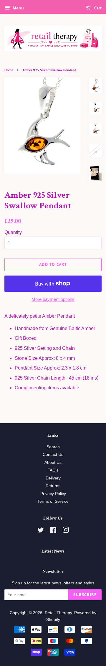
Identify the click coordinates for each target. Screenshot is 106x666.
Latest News (53, 551)
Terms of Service (53, 501)
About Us (53, 462)
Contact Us (53, 454)
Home (8, 70)
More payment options (53, 299)
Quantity (13, 232)
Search (53, 447)
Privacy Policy (53, 494)
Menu (17, 8)
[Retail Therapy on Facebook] (53, 531)
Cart (97, 8)
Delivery (53, 478)
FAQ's (53, 470)
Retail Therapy (58, 613)
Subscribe (85, 594)
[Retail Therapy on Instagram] (65, 531)
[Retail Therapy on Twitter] (40, 531)
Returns (53, 486)
